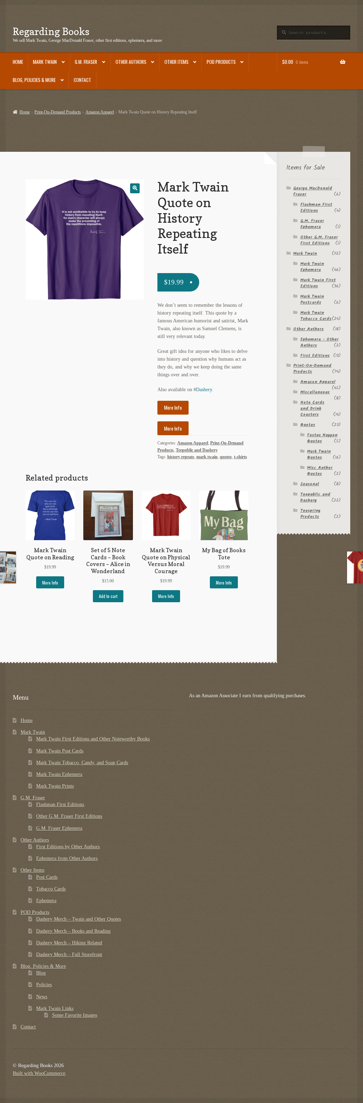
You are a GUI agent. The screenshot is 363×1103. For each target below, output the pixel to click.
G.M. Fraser (86, 61)
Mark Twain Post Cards (59, 751)
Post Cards (46, 877)
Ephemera (46, 900)
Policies (44, 984)
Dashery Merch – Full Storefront (69, 954)
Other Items (176, 61)
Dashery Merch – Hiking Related (69, 943)
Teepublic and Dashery (197, 450)
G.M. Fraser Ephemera (312, 223)
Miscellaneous (315, 392)
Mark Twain (45, 61)
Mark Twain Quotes (319, 454)
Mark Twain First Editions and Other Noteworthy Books (93, 739)
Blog (41, 973)
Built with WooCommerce (39, 1073)
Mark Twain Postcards (312, 299)
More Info (173, 407)
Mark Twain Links (54, 1008)
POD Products (221, 61)
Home (18, 61)
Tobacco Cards (51, 889)
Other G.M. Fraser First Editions (319, 240)
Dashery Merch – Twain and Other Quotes (78, 919)
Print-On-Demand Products (57, 112)
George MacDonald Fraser (312, 191)
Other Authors (131, 61)
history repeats (180, 456)
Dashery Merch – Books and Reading (73, 931)
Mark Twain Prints (55, 786)
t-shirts (240, 456)
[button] (135, 188)
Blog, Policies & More (34, 79)
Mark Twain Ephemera (312, 266)
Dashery (204, 389)
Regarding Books (51, 31)
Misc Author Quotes (320, 470)
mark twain (207, 456)
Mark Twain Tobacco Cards (315, 315)
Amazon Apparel (99, 112)
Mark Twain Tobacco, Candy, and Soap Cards (82, 762)
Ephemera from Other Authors (66, 858)
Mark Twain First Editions (318, 283)
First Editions (315, 355)
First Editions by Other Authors (68, 846)
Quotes (307, 424)
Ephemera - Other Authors (319, 342)
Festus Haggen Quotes (322, 438)
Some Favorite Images (74, 1015)
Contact (82, 79)
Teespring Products (310, 513)
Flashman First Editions (316, 207)
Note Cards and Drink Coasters (312, 408)
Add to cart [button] (108, 596)
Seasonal (309, 484)
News (41, 996)
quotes (226, 456)
